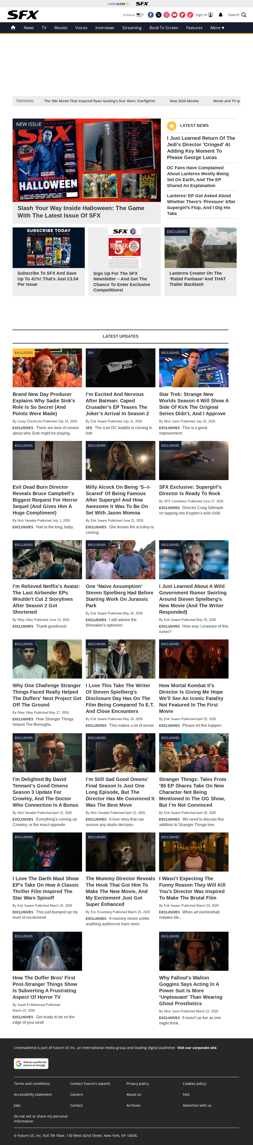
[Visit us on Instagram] (166, 15)
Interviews (104, 27)
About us (133, 1094)
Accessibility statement (33, 1094)
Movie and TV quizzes (231, 100)
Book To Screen (163, 27)
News (29, 27)
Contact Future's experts (90, 1083)
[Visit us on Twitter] (159, 15)
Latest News (194, 125)
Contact (76, 1105)
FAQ (186, 1094)
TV (44, 27)
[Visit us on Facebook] (151, 15)
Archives (133, 1105)
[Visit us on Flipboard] (182, 15)
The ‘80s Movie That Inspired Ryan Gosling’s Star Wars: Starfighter (99, 100)
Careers (76, 1094)
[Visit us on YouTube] (174, 15)
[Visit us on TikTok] (190, 15)
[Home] (13, 27)
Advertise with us (197, 1105)
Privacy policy (137, 1083)
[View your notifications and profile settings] (221, 15)
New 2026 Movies (184, 100)
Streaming (132, 27)
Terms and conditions (32, 1083)
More (216, 27)
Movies (60, 27)
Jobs (17, 1105)
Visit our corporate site (196, 1047)
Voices (81, 27)
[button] (237, 14)
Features (194, 27)
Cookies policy (194, 1083)
